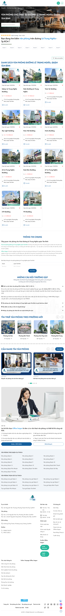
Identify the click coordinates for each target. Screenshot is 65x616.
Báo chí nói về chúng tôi (57, 523)
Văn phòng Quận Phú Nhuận (9, 468)
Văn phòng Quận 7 (49, 459)
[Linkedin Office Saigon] (54, 604)
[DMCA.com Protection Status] (24, 600)
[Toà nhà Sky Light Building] (11, 117)
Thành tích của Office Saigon (57, 528)
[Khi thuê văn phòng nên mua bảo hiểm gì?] (48, 363)
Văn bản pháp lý (5, 573)
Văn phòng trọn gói (27, 604)
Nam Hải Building (29, 131)
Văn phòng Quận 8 (6, 462)
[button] (57, 317)
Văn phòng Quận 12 (28, 465)
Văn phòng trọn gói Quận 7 (51, 482)
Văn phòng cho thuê (15, 604)
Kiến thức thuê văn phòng (8, 567)
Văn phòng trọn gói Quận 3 (51, 479)
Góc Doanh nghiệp (6, 585)
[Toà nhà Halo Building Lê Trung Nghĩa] (32, 75)
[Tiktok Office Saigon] (45, 607)
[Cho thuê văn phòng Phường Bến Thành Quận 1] (24, 330)
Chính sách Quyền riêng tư (45, 530)
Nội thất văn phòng (6, 579)
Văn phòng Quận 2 (27, 456)
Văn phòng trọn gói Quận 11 (30, 485)
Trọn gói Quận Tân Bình (29, 488)
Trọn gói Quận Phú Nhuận (8, 488)
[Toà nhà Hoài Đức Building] (32, 156)
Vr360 (26, 607)
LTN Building (6, 212)
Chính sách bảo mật (44, 525)
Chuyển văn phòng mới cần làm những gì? (12, 378)
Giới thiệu (56, 508)
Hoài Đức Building (29, 170)
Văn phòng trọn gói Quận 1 (9, 479)
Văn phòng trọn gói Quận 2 (30, 479)
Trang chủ (6, 604)
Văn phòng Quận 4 (6, 459)
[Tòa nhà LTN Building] (11, 198)
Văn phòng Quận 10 (49, 462)
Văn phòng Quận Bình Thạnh (52, 465)
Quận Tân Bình (10, 101)
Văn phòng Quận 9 (27, 462)
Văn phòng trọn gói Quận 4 (9, 482)
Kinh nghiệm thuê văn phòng (9, 570)
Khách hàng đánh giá (58, 515)
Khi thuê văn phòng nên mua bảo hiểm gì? (44, 378)
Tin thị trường (5, 588)
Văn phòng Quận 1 (6, 456)
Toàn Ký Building (50, 89)
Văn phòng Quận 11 (7, 465)
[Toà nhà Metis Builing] (54, 117)
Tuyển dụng (56, 535)
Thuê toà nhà (36, 604)
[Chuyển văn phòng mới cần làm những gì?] (16, 363)
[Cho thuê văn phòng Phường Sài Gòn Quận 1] (8, 330)
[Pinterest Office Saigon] (57, 604)
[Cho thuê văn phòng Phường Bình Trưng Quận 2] (57, 330)
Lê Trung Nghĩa (9, 99)
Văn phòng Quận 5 (27, 459)
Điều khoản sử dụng (44, 536)
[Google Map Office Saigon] (48, 607)
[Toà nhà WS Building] (32, 198)
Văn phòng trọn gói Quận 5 (30, 482)
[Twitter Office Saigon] (48, 604)
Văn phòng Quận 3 (49, 456)
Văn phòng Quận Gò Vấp (51, 468)
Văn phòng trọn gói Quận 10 (9, 485)
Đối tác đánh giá (57, 519)
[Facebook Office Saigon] (45, 604)
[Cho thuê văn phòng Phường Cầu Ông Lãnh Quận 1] (41, 330)
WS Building (27, 212)
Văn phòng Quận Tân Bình (29, 468)
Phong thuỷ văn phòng (7, 582)
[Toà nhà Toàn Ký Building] (54, 75)
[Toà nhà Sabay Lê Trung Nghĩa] (11, 75)
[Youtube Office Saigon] (51, 604)
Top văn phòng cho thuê (7, 576)
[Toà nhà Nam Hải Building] (32, 117)
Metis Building (50, 131)
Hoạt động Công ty (58, 532)
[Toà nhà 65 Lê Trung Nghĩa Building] (11, 156)
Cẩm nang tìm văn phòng (8, 564)
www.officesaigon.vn (39, 612)
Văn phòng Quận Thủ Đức (8, 472)
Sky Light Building (8, 131)
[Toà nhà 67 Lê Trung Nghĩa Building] (54, 156)
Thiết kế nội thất (19, 607)
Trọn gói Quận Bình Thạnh (51, 485)
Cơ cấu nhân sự (57, 511)
